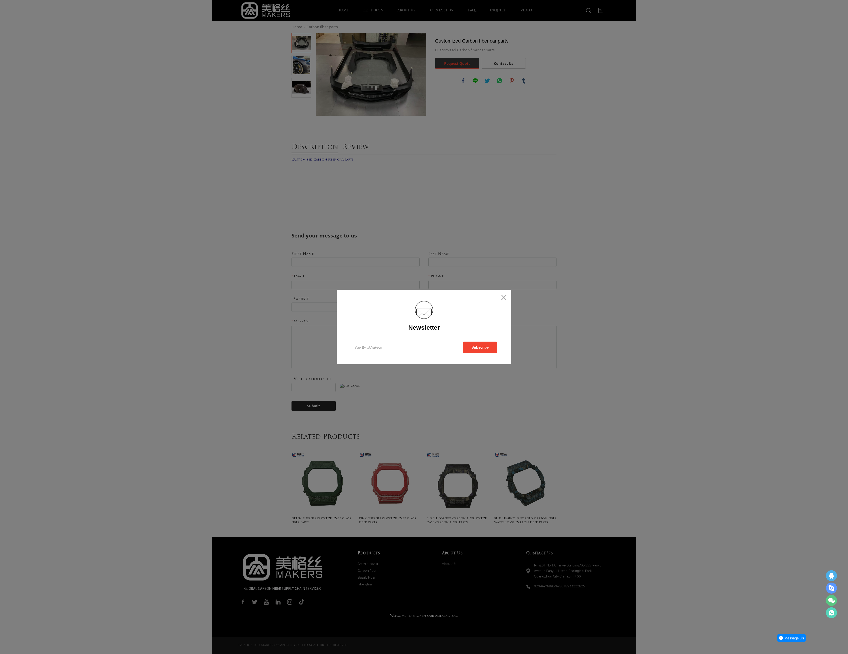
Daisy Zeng (831, 575)
